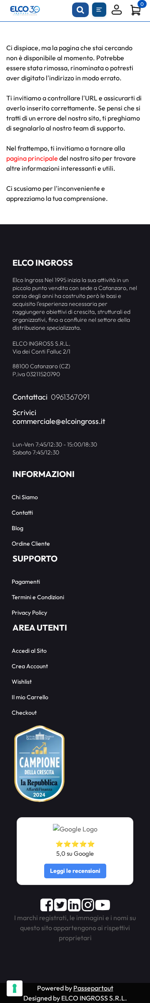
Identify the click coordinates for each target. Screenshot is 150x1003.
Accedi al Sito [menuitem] (29, 650)
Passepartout (93, 988)
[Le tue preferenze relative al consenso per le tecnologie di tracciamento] (14, 988)
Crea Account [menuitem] (30, 666)
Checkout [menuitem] (24, 712)
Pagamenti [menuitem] (26, 581)
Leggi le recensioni (75, 871)
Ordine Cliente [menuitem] (31, 543)
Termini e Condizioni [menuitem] (38, 597)
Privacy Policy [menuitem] (29, 612)
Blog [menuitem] (17, 528)
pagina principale (32, 158)
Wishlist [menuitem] (22, 681)
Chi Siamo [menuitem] (25, 497)
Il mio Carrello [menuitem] (30, 697)
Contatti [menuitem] (22, 512)
